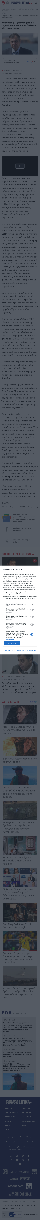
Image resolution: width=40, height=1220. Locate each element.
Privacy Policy (31, 650)
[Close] (36, 570)
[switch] (32, 610)
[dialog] (20, 610)
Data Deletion (8, 650)
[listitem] (20, 604)
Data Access (20, 650)
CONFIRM (12, 643)
